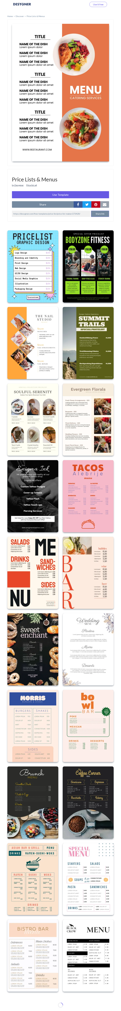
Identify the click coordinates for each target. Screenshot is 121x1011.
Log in (81, 4)
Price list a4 (31, 185)
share (42, 204)
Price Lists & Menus (36, 16)
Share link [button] (100, 213)
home (10, 16)
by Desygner (18, 185)
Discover (20, 16)
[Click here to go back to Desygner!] (22, 6)
